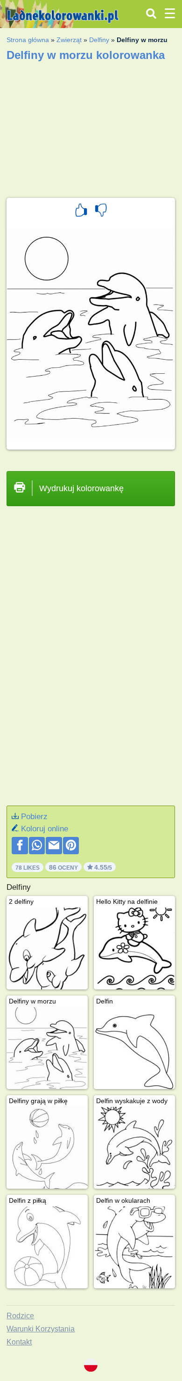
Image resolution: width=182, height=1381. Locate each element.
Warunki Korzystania (41, 1329)
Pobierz (34, 816)
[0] (101, 211)
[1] (81, 211)
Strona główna (28, 40)
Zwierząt (69, 40)
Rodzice (20, 1316)
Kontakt (19, 1342)
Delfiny (99, 40)
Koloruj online (44, 828)
